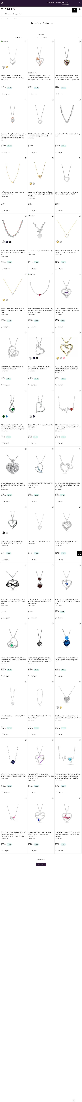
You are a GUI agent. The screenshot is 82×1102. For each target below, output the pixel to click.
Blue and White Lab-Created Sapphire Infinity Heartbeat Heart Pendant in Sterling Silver (39, 834)
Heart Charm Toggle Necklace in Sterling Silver (40, 251)
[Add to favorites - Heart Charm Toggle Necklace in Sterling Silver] (53, 216)
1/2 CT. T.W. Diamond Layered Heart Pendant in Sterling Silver (66, 542)
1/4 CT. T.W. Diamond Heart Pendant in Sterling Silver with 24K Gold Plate (67, 251)
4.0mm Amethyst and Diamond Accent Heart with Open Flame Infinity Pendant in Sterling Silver (67, 310)
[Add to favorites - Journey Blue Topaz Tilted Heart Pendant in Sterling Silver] (53, 449)
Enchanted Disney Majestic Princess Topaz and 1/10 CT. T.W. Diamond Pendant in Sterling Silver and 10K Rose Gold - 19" (14, 136)
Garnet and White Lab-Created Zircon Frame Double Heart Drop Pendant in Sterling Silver (39, 601)
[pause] (2, 3)
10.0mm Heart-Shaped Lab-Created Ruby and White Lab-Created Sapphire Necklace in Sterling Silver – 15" (40, 310)
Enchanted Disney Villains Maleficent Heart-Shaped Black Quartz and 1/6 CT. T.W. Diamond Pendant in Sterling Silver (40, 660)
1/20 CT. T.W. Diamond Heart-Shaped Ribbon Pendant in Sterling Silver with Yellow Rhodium (66, 368)
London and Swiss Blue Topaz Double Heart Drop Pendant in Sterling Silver (66, 659)
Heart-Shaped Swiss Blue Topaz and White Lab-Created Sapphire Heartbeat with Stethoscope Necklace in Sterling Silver (68, 776)
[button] (80, 3)
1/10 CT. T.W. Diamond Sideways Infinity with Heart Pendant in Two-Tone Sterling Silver (13, 601)
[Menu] (2, 9)
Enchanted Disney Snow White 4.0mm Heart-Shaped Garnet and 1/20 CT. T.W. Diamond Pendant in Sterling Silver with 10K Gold (67, 77)
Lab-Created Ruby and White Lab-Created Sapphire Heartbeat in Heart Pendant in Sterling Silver (67, 834)
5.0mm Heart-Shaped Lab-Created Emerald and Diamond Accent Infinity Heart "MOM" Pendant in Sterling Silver (12, 427)
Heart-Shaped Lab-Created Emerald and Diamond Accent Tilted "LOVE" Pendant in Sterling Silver (13, 660)
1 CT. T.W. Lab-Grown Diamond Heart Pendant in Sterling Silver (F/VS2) (66, 193)
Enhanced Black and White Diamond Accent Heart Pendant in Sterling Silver (12, 542)
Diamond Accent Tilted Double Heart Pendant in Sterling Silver (12, 368)
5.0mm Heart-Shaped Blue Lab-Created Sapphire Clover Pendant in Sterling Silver (13, 775)
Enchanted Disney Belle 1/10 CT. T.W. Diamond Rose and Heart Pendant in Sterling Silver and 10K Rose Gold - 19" (39, 77)
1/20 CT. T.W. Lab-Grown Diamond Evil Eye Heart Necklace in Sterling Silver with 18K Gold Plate (40, 194)
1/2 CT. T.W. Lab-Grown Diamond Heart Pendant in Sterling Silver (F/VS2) (40, 135)
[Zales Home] (9, 8)
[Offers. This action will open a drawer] (74, 10)
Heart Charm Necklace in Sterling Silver (13, 716)
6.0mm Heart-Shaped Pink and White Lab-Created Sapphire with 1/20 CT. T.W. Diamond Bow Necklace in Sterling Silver (13, 834)
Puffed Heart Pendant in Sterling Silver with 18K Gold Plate (12, 193)
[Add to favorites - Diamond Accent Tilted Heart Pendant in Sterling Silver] (53, 391)
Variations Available (32, 72)
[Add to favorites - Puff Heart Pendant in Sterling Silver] (53, 507)
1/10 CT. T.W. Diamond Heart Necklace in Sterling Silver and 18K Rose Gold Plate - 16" (13, 252)
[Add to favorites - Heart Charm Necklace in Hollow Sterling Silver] (80, 100)
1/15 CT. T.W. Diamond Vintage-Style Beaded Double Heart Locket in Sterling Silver (13, 485)
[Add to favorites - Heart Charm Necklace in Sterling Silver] (26, 682)
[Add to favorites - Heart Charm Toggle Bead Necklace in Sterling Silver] (53, 682)
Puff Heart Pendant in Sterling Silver (39, 541)
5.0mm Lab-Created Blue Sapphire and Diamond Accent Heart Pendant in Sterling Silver (68, 601)
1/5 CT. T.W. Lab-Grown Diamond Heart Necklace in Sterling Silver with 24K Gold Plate (13, 310)
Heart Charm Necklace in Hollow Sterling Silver (67, 135)
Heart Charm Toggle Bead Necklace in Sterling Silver (39, 717)
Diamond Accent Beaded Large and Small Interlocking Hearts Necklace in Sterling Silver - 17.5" (67, 485)
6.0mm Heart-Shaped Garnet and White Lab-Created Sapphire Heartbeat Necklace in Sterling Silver (67, 427)
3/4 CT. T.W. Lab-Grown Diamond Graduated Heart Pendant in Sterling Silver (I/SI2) (12, 77)
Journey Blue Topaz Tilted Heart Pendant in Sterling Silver (40, 484)
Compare (6, 94)
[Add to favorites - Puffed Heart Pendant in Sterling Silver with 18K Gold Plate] (26, 158)
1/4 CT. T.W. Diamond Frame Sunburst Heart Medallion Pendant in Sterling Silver (67, 717)
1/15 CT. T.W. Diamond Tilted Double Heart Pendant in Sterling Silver (39, 368)
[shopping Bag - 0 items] (80, 9)
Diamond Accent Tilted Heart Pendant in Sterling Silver (40, 426)
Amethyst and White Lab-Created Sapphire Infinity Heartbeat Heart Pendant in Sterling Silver (41, 776)
